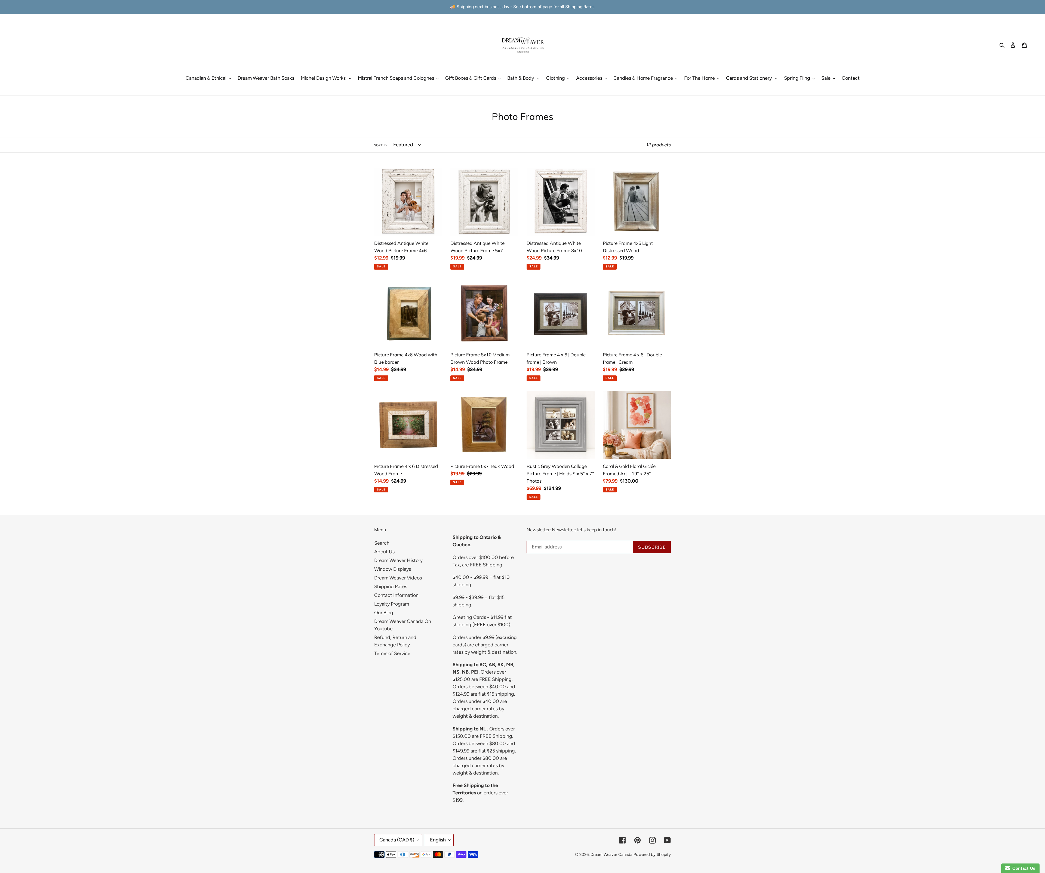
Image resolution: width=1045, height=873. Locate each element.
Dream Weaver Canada (611, 854)
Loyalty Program (391, 604)
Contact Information (396, 595)
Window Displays (392, 569)
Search (381, 543)
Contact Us (1022, 868)
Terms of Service (392, 653)
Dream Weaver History (398, 560)
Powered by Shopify (652, 854)
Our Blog (383, 613)
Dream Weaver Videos (398, 578)
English (438, 840)
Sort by (380, 145)
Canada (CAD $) (396, 840)
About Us (384, 552)
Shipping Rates (390, 587)
